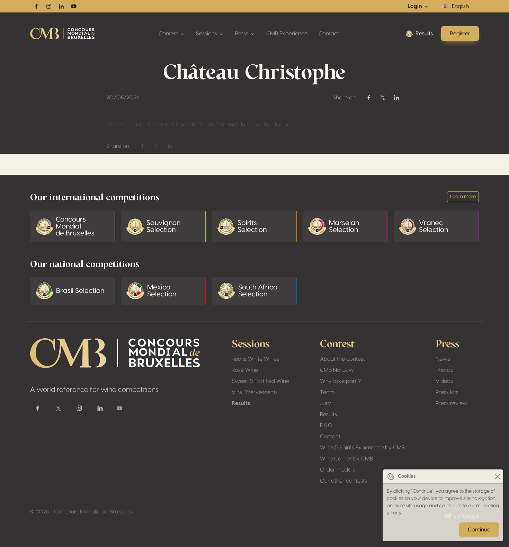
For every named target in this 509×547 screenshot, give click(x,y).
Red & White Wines (255, 359)
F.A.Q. (326, 425)
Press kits (447, 392)
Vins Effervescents (255, 392)
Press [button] (242, 33)
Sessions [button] (207, 33)
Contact (329, 33)
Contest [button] (169, 33)
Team (327, 392)
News (443, 359)
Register (460, 33)
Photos (444, 370)
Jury (325, 403)
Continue (479, 529)
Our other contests (343, 481)
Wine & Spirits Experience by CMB (362, 447)
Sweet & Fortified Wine (260, 381)
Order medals (337, 470)
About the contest (342, 359)
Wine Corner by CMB (346, 458)
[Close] (497, 476)
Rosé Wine (245, 370)
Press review (452, 403)
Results (424, 33)
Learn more (463, 196)
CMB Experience (286, 33)
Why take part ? (340, 381)
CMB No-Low (337, 370)
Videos (444, 381)
